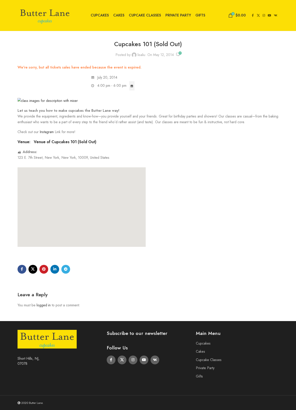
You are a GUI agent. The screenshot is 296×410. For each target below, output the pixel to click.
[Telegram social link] (65, 269)
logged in (44, 305)
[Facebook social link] (252, 15)
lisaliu (141, 54)
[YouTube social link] (269, 15)
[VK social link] (276, 15)
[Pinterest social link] (43, 269)
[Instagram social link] (263, 15)
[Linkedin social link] (54, 269)
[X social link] (258, 15)
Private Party (205, 367)
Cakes (200, 351)
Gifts (199, 376)
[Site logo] (45, 15)
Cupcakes (203, 343)
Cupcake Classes (209, 359)
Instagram (47, 131)
